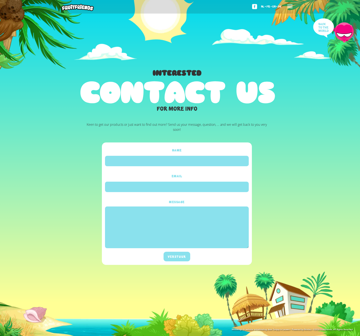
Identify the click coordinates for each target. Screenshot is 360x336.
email (177, 176)
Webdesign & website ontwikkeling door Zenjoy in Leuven (261, 329)
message (177, 202)
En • (274, 6)
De (279, 6)
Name (177, 150)
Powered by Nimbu (301, 329)
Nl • (263, 6)
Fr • (269, 6)
